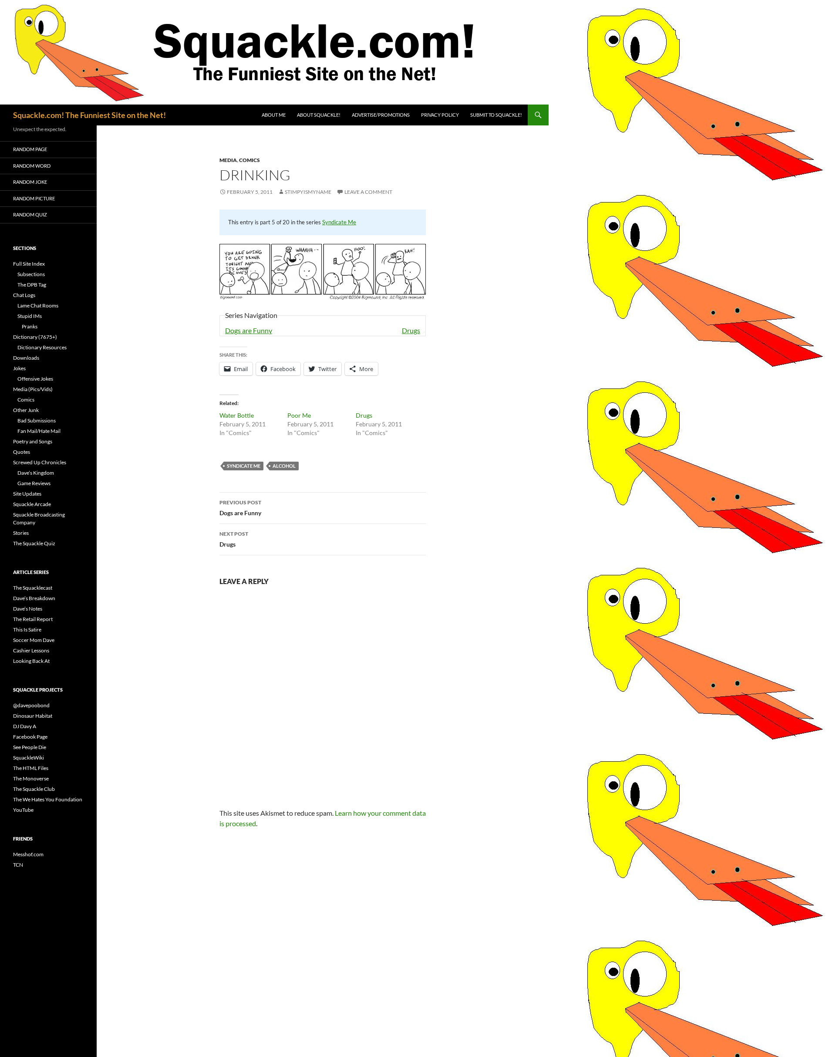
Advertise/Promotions (381, 115)
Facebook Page (30, 736)
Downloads (26, 358)
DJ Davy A (24, 726)
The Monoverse (31, 778)
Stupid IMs (29, 316)
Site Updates (27, 493)
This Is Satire (27, 629)
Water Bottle (236, 415)
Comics (249, 160)
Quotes (21, 452)
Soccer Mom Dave (33, 640)
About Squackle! (318, 115)
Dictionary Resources (42, 347)
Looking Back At (31, 661)
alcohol (284, 466)
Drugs (411, 330)
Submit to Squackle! (496, 115)
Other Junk (26, 410)
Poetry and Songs (32, 441)
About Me (274, 115)
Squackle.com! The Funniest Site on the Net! (89, 115)
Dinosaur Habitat (32, 716)
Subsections (31, 274)
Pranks (29, 326)
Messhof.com (28, 854)
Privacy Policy (440, 115)
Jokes (19, 368)
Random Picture (34, 198)
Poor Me (299, 415)
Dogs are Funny (248, 330)
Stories (21, 533)
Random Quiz (30, 214)
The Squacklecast (32, 587)
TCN (18, 864)
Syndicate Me (339, 222)
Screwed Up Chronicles (39, 462)
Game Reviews (34, 483)
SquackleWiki (28, 757)
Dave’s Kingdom (35, 472)
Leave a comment (368, 192)
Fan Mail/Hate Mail (39, 431)
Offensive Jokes (35, 378)
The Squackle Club (34, 789)
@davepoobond (31, 705)
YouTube (23, 810)
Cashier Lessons (31, 650)
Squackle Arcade (32, 504)
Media (228, 160)
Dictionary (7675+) (35, 337)
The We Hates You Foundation (47, 799)
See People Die (29, 747)
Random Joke (30, 182)
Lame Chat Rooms (37, 305)
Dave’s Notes (27, 608)
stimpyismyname (308, 192)
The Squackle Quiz (34, 543)
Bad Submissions (36, 420)
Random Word (32, 166)
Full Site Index (29, 263)
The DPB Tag (31, 284)
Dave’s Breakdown (34, 598)
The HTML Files (30, 768)
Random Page (30, 149)
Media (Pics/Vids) (33, 389)
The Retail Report (33, 619)
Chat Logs (24, 295)
